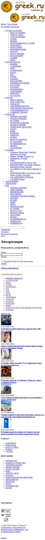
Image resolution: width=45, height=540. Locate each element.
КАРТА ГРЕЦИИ (13, 469)
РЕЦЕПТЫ (10, 482)
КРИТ (8, 471)
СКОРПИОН (11, 297)
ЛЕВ (7, 291)
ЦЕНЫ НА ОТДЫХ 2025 (16, 463)
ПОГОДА (9, 475)
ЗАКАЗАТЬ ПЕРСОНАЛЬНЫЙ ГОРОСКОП (24, 308)
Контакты (15, 27)
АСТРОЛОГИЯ (12, 280)
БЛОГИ (9, 488)
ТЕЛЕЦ (9, 285)
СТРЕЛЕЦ (10, 299)
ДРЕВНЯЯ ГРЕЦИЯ (14, 465)
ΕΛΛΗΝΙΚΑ (6, 27)
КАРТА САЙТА (12, 447)
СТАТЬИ (9, 452)
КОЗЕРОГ (10, 301)
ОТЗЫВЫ (10, 310)
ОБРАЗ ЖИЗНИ (12, 480)
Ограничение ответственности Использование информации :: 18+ (14, 529)
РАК (7, 289)
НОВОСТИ (5, 314)
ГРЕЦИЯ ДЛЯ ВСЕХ (14, 278)
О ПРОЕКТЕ (11, 443)
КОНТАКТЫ (11, 445)
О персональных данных (11, 532)
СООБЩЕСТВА (12, 486)
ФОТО (8, 484)
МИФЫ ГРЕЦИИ (13, 467)
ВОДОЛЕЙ (10, 303)
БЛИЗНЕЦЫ (11, 287)
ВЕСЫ (8, 295)
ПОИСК (9, 449)
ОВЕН (8, 283)
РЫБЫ (8, 306)
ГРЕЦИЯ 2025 (11, 461)
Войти (3, 24)
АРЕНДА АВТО (12, 473)
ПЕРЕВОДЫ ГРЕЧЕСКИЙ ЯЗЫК (19, 477)
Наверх (4, 538)
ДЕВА (8, 293)
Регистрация (12, 24)
